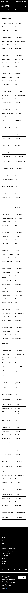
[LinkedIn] (2, 569)
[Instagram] (14, 569)
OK (21, 577)
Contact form (5, 561)
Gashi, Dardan (5, 124)
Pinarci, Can (5, 366)
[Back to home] (7, 6)
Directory (4, 563)
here (6, 588)
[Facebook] (20, 569)
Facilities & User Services (20, 1)
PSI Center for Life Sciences (10, 13)
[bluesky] (8, 569)
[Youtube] (25, 569)
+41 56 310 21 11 (6, 558)
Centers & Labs (4, 1)
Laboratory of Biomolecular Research (10, 9)
